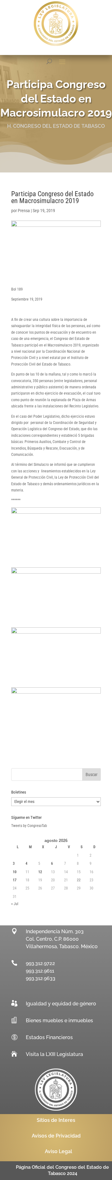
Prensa (24, 210)
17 (14, 880)
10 (14, 872)
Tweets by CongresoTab (29, 826)
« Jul (14, 904)
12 (40, 872)
